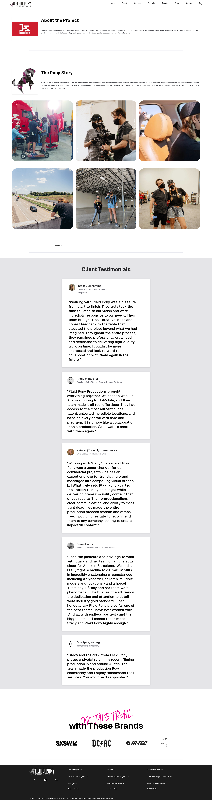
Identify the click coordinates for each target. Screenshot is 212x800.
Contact (189, 3)
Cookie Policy (112, 789)
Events (165, 3)
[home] (20, 4)
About (124, 3)
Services (137, 3)
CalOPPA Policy (152, 789)
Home (112, 3)
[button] (59, 245)
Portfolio (151, 3)
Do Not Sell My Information (156, 783)
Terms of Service (74, 789)
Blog (177, 3)
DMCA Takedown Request (116, 783)
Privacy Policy (72, 784)
